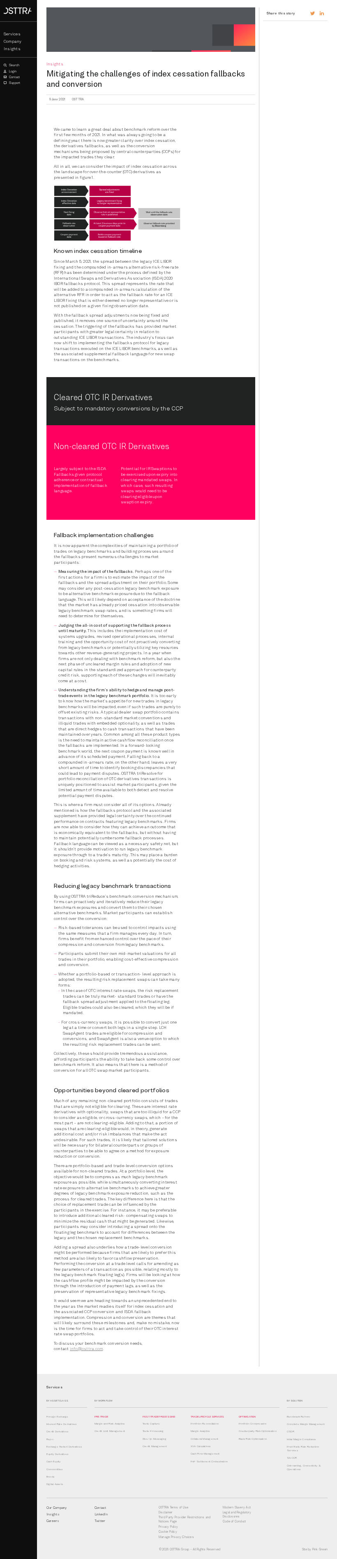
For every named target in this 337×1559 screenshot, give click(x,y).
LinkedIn (101, 1514)
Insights (12, 48)
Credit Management (155, 1446)
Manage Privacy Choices (176, 1537)
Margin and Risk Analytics (110, 1423)
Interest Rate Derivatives (61, 1424)
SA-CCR (292, 1457)
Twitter (100, 1521)
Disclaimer (166, 1512)
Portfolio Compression (253, 1423)
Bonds (50, 1476)
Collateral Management (205, 1439)
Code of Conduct (234, 1521)
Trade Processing (153, 1431)
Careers (53, 1521)
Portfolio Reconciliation (205, 1423)
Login (12, 71)
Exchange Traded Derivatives (64, 1446)
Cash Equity (53, 1461)
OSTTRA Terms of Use (173, 1507)
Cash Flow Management (205, 1453)
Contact (14, 77)
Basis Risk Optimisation (253, 1439)
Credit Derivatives (57, 1431)
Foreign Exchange (57, 1416)
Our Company (56, 1508)
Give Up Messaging (154, 1439)
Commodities (54, 1469)
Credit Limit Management (110, 1431)
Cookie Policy (168, 1532)
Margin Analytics (200, 1431)
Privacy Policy (168, 1527)
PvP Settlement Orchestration (209, 1461)
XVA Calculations (201, 1446)
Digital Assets (54, 1484)
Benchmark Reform (298, 1416)
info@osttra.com (86, 1348)
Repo (49, 1439)
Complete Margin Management (306, 1424)
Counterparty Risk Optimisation (258, 1431)
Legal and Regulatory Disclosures (237, 1514)
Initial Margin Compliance (301, 1439)
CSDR (290, 1431)
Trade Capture (151, 1423)
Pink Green (320, 1549)
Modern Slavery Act (237, 1507)
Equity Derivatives (57, 1454)
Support (14, 83)
